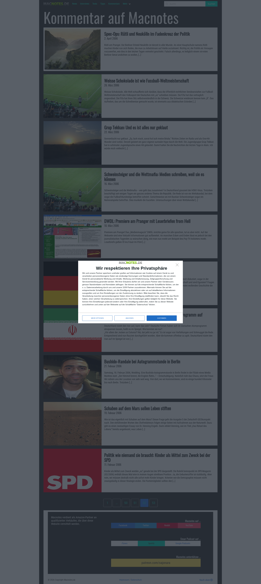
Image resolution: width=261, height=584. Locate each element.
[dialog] (130, 292)
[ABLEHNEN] (178, 265)
